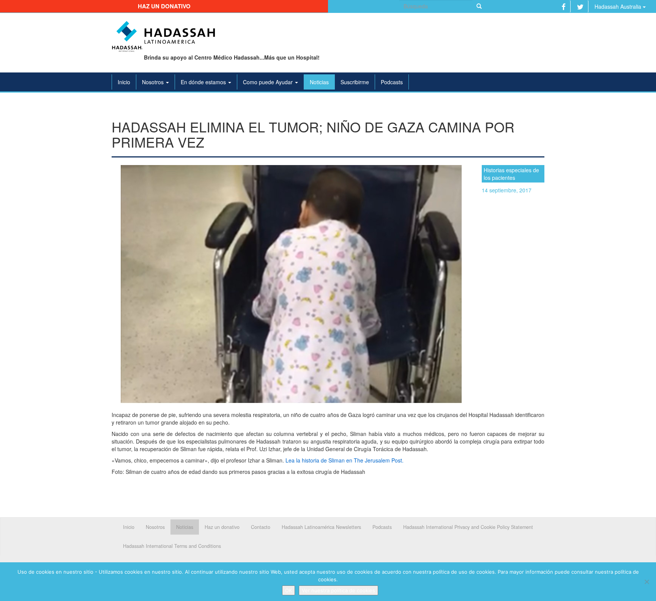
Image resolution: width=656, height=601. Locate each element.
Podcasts (392, 82)
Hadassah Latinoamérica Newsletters (321, 527)
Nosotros (153, 82)
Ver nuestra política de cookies (338, 590)
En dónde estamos (204, 82)
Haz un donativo (164, 6)
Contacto (260, 527)
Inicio (124, 82)
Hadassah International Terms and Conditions (172, 546)
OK (288, 590)
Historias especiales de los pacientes (511, 173)
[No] (646, 581)
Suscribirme (355, 82)
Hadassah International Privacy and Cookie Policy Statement (468, 527)
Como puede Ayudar (268, 82)
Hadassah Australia (618, 6)
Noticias (319, 82)
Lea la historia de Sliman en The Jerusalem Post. (344, 460)
